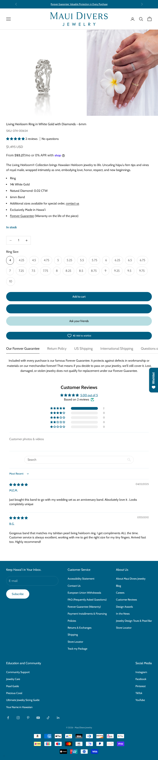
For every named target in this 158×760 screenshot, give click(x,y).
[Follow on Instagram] (18, 718)
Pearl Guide (12, 686)
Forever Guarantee (22, 216)
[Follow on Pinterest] (28, 718)
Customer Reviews (126, 599)
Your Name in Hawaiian (19, 707)
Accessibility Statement (81, 578)
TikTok (138, 693)
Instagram (141, 672)
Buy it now (79, 308)
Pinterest (140, 686)
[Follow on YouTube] (38, 718)
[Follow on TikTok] (48, 718)
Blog (118, 585)
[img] (18, 484)
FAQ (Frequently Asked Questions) (87, 599)
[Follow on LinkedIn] (58, 718)
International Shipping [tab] (116, 348)
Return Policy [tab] (56, 348)
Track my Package (77, 648)
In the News (123, 613)
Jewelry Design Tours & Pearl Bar (134, 620)
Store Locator (75, 641)
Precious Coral (14, 693)
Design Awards (124, 606)
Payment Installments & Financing (87, 613)
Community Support (18, 672)
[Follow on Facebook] (8, 718)
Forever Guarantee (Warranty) (84, 606)
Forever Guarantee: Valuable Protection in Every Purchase (79, 4)
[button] (15, 139)
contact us (72, 203)
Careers (120, 592)
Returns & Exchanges (80, 627)
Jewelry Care (13, 679)
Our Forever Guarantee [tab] (23, 348)
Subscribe (18, 594)
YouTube (140, 700)
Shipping (73, 634)
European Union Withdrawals (84, 592)
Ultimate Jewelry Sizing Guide (23, 700)
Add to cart (79, 296)
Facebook (140, 679)
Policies (72, 620)
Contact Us (74, 585)
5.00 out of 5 (89, 395)
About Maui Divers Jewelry (130, 578)
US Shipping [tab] (83, 348)
